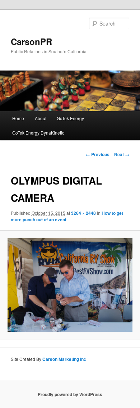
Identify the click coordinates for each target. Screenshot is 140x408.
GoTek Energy (70, 118)
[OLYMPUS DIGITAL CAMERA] (70, 285)
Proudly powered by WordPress (70, 394)
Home (18, 118)
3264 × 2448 (83, 213)
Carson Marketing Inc (64, 359)
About (40, 118)
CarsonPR (31, 41)
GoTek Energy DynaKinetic (38, 133)
